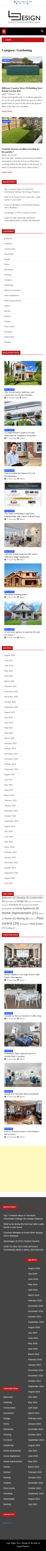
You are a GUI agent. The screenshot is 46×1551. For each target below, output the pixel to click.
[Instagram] (24, 4)
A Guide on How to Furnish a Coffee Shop (22, 1016)
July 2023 (8, 831)
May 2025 (8, 728)
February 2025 (10, 743)
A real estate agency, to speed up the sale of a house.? (22, 633)
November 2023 (11, 811)
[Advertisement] (23, 1169)
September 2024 (11, 769)
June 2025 (8, 723)
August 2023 (9, 826)
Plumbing (8, 332)
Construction (9, 249)
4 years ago (12, 560)
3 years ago (12, 479)
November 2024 (11, 759)
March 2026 (9, 681)
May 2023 (8, 842)
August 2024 (9, 774)
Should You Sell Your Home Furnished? (21, 1094)
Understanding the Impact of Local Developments (19, 474)
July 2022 (8, 883)
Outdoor (7, 321)
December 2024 (11, 754)
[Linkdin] (27, 4)
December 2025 (11, 692)
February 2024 (10, 800)
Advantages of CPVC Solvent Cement (20, 213)
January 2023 (10, 857)
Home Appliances (11, 295)
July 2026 (8, 660)
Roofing (7, 342)
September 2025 (11, 707)
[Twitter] (20, 4)
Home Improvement (12, 301)
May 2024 (8, 785)
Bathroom (8, 238)
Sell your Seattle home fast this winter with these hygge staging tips (21, 555)
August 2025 (9, 712)
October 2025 (10, 702)
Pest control (9, 326)
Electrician (8, 270)
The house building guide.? (16, 594)
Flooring (7, 275)
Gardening (6, 60)
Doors (7, 264)
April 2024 (8, 790)
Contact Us (7, 1523)
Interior (7, 306)
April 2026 (8, 676)
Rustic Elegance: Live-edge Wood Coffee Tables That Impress (22, 976)
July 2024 (8, 780)
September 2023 (11, 821)
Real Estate (9, 337)
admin (4, 94)
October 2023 (10, 816)
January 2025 (10, 749)
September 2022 (11, 873)
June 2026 (8, 666)
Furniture (8, 280)
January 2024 (10, 806)
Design (7, 259)
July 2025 (8, 717)
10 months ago (13, 398)
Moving (7, 316)
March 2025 (9, 738)
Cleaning (8, 244)
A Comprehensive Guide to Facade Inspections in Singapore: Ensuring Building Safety (19, 434)
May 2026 (8, 671)
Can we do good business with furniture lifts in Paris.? (21, 1132)
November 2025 (11, 697)
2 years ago (12, 438)
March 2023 (9, 847)
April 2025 (8, 733)
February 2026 (10, 686)
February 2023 (10, 852)
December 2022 (11, 863)
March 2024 (9, 795)
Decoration (9, 254)
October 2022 (10, 868)
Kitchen (7, 311)
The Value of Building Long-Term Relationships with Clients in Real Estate (22, 515)
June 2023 (8, 837)
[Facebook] (17, 4)
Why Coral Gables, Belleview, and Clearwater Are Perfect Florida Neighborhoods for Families (19, 394)
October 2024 (10, 764)
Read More (7, 111)
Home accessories (12, 290)
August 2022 (9, 878)
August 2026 (9, 655)
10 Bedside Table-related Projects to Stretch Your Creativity (20, 1055)
